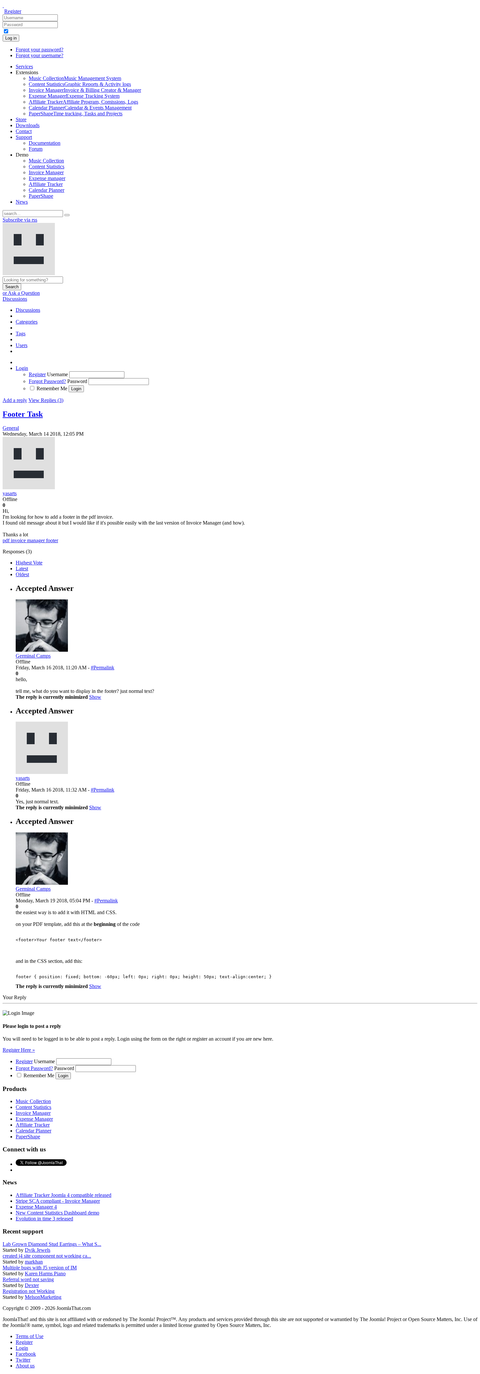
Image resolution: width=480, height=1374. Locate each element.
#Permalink (102, 667)
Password (77, 381)
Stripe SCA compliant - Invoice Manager (58, 1201)
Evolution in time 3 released (44, 1218)
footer (52, 540)
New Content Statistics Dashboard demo (57, 1212)
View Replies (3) (45, 400)
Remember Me (52, 388)
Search (12, 286)
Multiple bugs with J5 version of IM (40, 1267)
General (11, 428)
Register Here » (19, 1050)
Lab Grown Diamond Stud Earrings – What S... (52, 1244)
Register (12, 11)
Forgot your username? (39, 55)
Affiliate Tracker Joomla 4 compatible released (63, 1195)
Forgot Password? (47, 381)
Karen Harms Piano (45, 1273)
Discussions (15, 299)
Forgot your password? (39, 49)
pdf (7, 540)
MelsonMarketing (43, 1297)
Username (57, 374)
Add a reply (15, 400)
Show (95, 697)
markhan (34, 1262)
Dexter (32, 1285)
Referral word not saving (28, 1279)
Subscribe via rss (20, 220)
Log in (11, 38)
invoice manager (28, 540)
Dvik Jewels (37, 1250)
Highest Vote (29, 562)
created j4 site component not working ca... (47, 1256)
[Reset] (67, 215)
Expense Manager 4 (36, 1207)
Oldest (22, 574)
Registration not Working (29, 1291)
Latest (22, 568)
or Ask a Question (21, 293)
